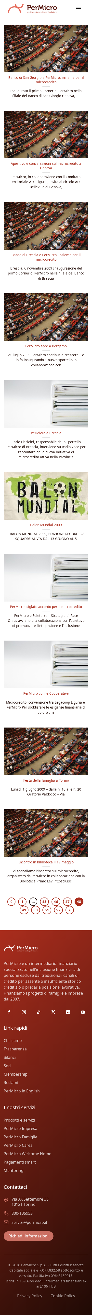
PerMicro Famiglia (20, 1137)
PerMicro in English (22, 1091)
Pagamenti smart (20, 1162)
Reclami (11, 1082)
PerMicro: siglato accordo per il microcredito (46, 607)
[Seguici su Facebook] (9, 1012)
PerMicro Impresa (20, 1128)
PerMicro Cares (18, 1145)
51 (47, 909)
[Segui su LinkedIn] (68, 1012)
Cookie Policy (63, 1295)
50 (35, 909)
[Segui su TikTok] (38, 1012)
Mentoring (14, 1170)
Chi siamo (13, 1040)
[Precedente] (11, 902)
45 (44, 901)
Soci (7, 1065)
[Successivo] (70, 910)
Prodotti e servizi (19, 1120)
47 (67, 901)
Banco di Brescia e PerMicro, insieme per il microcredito (46, 257)
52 (58, 909)
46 (56, 901)
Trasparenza (15, 1049)
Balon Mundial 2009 (46, 525)
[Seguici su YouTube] (83, 1012)
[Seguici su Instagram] (23, 1012)
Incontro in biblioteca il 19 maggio (46, 862)
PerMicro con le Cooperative (46, 693)
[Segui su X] (53, 1012)
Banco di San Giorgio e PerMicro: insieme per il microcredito (46, 79)
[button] (78, 8)
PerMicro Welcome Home (27, 1153)
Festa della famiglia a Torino (46, 780)
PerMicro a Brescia (46, 433)
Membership (15, 1074)
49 (24, 909)
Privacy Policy (29, 1295)
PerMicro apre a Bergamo (46, 346)
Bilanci (10, 1057)
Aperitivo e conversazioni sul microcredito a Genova (46, 165)
